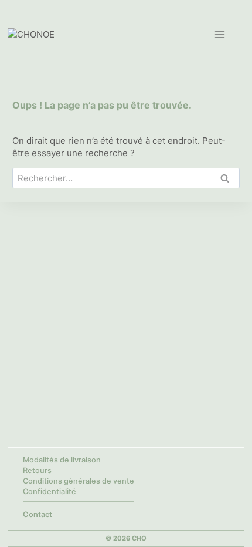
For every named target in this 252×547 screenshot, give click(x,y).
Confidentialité (49, 491)
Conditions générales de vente (78, 481)
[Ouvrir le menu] (219, 34)
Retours (37, 470)
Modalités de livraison (62, 459)
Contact (37, 514)
